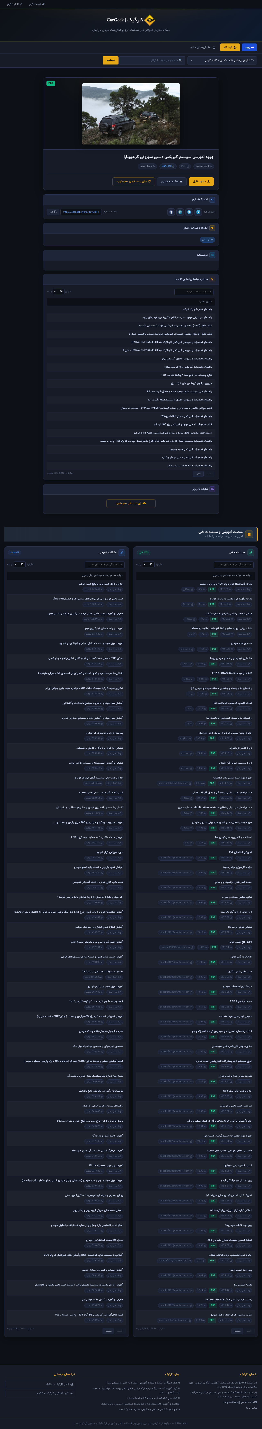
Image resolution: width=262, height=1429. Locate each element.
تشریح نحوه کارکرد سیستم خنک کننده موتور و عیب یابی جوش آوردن (84, 688)
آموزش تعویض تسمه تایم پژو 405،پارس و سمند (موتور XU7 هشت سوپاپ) (80, 1016)
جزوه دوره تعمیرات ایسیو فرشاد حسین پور (227, 1136)
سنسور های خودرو (241, 644)
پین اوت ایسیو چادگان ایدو (236, 1181)
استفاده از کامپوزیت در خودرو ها (233, 837)
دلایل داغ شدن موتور (240, 942)
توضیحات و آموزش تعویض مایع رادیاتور (101, 1091)
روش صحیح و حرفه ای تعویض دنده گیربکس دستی (94, 1195)
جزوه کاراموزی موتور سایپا (237, 867)
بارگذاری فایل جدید (200, 47)
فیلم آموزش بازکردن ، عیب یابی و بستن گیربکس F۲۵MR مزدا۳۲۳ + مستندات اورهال (166, 408)
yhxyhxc (184, 738)
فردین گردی (185, 649)
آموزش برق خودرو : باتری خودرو (105, 987)
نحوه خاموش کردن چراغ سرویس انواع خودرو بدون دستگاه (90, 1121)
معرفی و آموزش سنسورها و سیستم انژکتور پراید (96, 763)
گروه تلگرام (35, 4)
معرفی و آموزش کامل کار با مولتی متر (102, 1300)
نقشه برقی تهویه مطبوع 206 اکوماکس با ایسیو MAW (222, 629)
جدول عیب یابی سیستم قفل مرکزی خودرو (99, 778)
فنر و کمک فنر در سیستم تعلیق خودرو (101, 793)
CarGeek (167, 166)
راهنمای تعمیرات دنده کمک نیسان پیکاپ (189, 466)
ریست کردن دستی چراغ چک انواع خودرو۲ (228, 1300)
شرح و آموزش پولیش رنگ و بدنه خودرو (101, 1031)
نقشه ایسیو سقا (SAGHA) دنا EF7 (232, 673)
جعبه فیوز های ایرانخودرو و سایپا (233, 882)
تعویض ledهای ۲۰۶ (240, 852)
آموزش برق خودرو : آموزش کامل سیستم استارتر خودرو (92, 718)
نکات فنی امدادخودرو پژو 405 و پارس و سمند (226, 584)
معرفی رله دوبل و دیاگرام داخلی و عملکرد (99, 748)
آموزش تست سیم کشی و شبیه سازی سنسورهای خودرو (91, 957)
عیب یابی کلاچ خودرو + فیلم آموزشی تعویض (98, 882)
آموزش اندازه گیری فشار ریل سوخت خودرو (99, 927)
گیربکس (206, 239)
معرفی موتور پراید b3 (240, 927)
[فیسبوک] (171, 212)
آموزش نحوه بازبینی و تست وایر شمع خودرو (98, 867)
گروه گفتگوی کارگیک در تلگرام (53, 1393)
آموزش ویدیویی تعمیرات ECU (106, 1166)
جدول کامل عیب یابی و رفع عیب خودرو (100, 584)
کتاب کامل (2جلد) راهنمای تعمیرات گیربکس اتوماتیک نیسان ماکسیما (175, 326)
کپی (52, 212)
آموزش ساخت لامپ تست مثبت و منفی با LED (97, 837)
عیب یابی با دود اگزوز (240, 972)
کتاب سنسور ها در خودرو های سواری (231, 1315)
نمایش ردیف (59, 291)
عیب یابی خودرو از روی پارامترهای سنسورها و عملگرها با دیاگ (87, 599)
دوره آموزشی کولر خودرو (109, 852)
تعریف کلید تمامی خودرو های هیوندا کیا (229, 1195)
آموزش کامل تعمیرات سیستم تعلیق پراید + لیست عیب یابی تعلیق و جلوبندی (79, 1285)
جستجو (111, 60)
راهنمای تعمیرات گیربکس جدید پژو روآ (191, 449)
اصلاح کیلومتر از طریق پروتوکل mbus (230, 1210)
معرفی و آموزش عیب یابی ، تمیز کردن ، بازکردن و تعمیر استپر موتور (85, 614)
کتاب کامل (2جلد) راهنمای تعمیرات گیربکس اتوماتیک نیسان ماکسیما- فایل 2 (170, 334)
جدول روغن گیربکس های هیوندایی (231, 1046)
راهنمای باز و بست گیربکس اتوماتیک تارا (229, 718)
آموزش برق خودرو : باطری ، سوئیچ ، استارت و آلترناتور (93, 703)
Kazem (186, 604)
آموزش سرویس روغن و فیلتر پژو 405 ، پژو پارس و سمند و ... (88, 823)
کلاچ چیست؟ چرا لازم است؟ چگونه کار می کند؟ (186, 375)
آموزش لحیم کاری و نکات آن (107, 1136)
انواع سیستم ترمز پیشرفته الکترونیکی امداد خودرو (224, 1061)
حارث (187, 843)
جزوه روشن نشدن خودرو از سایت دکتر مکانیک (225, 733)
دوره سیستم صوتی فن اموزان (235, 763)
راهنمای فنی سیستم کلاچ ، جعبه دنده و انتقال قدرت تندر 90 (179, 392)
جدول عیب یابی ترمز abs (237, 1091)
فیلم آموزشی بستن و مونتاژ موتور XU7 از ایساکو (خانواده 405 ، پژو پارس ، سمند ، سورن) (73, 1061)
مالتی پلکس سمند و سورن (237, 897)
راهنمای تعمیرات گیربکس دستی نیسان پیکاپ (187, 458)
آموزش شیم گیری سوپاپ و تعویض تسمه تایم (97, 942)
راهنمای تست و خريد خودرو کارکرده (102, 1106)
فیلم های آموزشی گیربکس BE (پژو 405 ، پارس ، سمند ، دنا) (89, 1315)
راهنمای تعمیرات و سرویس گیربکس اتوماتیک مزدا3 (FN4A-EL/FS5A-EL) (171, 342)
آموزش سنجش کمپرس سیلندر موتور (102, 1270)
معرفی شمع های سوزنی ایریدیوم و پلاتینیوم (98, 1210)
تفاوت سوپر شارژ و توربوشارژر (235, 1076)
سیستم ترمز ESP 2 (241, 1002)
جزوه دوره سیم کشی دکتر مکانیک (232, 778)
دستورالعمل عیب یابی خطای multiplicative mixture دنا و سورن (215, 808)
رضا (189, 694)
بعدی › (198, 474)
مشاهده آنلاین (169, 181)
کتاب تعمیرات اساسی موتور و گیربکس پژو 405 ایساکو (183, 425)
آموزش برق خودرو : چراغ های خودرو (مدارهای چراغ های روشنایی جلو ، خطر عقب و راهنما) (72, 1181)
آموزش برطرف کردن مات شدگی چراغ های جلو (97, 1151)
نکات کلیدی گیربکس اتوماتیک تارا (232, 703)
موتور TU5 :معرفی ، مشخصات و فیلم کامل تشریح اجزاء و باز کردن (85, 658)
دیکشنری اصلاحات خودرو (237, 987)
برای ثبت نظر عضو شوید (129, 504)
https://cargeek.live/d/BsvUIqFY (81, 212)
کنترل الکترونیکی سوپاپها (238, 1166)
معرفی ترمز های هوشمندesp (235, 1016)
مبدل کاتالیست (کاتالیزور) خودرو (104, 1240)
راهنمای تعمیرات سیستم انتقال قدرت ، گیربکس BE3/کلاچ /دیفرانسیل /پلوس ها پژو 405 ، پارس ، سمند (156, 441)
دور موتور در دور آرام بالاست (236, 912)
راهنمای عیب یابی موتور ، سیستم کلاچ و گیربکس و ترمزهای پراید (177, 318)
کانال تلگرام (13, 4)
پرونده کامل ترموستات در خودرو (104, 733)
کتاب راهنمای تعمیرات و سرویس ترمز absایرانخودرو (222, 1031)
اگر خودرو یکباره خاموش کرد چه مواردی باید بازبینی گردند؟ (90, 897)
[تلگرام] (198, 212)
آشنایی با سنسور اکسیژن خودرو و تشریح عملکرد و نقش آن (89, 808)
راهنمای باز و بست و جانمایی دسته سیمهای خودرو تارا (221, 688)
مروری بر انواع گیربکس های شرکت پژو (191, 383)
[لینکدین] (180, 212)
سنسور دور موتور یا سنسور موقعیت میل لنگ (98, 1046)
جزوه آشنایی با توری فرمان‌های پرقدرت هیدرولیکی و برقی (219, 1121)
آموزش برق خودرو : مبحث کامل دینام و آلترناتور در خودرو (91, 644)
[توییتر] (189, 212)
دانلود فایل (199, 181)
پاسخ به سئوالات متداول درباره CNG (102, 972)
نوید (190, 634)
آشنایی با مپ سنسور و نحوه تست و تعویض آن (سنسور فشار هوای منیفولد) (80, 673)
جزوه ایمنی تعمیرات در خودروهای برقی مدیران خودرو (222, 823)
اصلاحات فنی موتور (241, 957)
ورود (247, 47)
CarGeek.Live (238, 1393)
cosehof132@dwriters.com (173, 783)
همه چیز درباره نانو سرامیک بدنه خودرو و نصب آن (95, 1076)
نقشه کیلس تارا (243, 1285)
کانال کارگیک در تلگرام (57, 1384)
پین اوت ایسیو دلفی (240, 1270)
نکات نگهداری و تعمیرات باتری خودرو (231, 599)
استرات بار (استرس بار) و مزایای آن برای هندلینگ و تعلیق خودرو (87, 1225)
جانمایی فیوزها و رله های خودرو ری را (231, 658)
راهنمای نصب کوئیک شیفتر (197, 309)
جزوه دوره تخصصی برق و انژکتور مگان (230, 1255)
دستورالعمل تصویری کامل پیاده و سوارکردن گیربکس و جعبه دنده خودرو (173, 433)
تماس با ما (251, 1408)
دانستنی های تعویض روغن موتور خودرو (229, 1151)
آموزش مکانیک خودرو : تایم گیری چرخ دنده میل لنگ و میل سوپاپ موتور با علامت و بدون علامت (68, 912)
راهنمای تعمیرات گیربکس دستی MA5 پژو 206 (186, 416)
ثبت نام (228, 47)
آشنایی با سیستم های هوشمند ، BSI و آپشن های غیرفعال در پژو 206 (83, 1255)
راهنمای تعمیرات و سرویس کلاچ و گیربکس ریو (186, 359)
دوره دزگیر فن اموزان (240, 748)
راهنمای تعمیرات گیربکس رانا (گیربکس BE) (188, 367)
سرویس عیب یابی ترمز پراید (236, 1106)
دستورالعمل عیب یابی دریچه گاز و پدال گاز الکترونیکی (222, 793)
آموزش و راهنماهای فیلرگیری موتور (103, 629)
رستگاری (186, 589)
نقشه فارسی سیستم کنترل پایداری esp (229, 1240)
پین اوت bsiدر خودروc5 (238, 1225)
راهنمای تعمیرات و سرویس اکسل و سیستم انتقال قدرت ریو (180, 400)
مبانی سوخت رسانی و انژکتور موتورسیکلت (229, 614)
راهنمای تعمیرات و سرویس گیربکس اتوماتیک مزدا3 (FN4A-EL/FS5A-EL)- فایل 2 (167, 350)
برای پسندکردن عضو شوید (132, 181)
